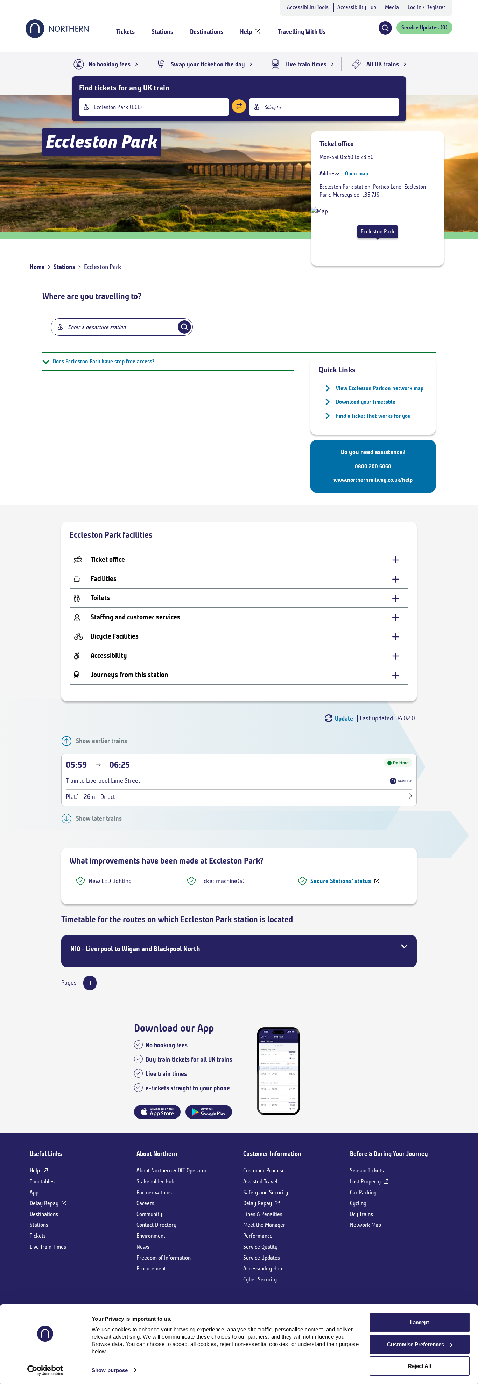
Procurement (151, 1268)
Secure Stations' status (340, 881)
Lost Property (365, 1181)
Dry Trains (361, 1214)
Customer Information (272, 1154)
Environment (150, 1235)
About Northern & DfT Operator (171, 1170)
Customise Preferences (415, 1344)
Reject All (419, 1366)
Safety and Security (265, 1192)
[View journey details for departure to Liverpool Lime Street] (410, 797)
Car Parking (363, 1192)
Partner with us (154, 1192)
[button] (385, 28)
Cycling (358, 1203)
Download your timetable (365, 402)
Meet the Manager (264, 1225)
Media (392, 7)
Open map (356, 173)
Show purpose (110, 1370)
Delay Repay (44, 1203)
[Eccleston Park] (319, 211)
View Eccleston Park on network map (379, 388)
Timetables (42, 1181)
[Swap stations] (239, 106)
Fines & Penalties (262, 1214)
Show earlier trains (101, 741)
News (142, 1247)
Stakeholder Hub (155, 1181)
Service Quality (260, 1247)
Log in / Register (426, 7)
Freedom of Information (163, 1257)
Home (37, 267)
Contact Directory (156, 1225)
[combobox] (154, 107)
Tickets (38, 1235)
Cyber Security (260, 1279)
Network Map (365, 1225)
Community (149, 1214)
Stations (64, 267)
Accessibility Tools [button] (308, 7)
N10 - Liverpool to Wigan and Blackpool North (135, 949)
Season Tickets (367, 1170)
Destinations (44, 1214)
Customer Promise (264, 1170)
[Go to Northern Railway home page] (57, 36)
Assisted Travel (260, 1181)
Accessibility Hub (356, 7)
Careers (145, 1203)
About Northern (156, 1154)
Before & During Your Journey (389, 1154)
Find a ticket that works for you (373, 416)
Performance (258, 1235)
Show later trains (99, 818)
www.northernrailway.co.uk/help (373, 479)
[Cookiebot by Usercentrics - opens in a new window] (45, 1370)
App (34, 1192)
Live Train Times (48, 1247)
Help (35, 1170)
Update (344, 718)
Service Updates (261, 1257)
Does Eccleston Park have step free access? (104, 361)
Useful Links (46, 1154)
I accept (419, 1322)
